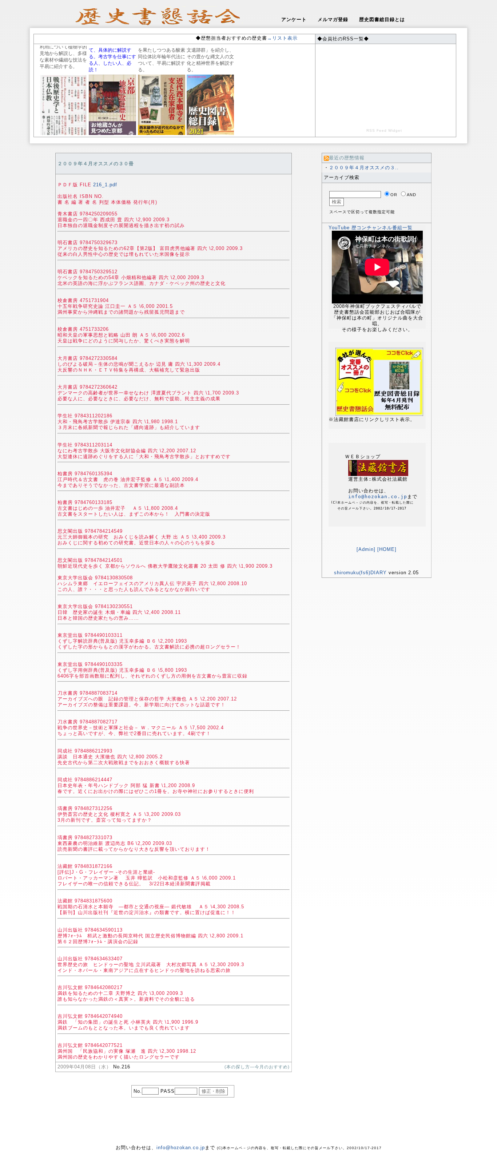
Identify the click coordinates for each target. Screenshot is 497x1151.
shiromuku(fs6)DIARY (360, 572)
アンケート (294, 19)
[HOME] (387, 549)
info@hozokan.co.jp (377, 496)
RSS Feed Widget (384, 130)
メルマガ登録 (333, 19)
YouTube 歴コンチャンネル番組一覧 (371, 227)
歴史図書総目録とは (382, 19)
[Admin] (366, 549)
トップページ (480, 1144)
